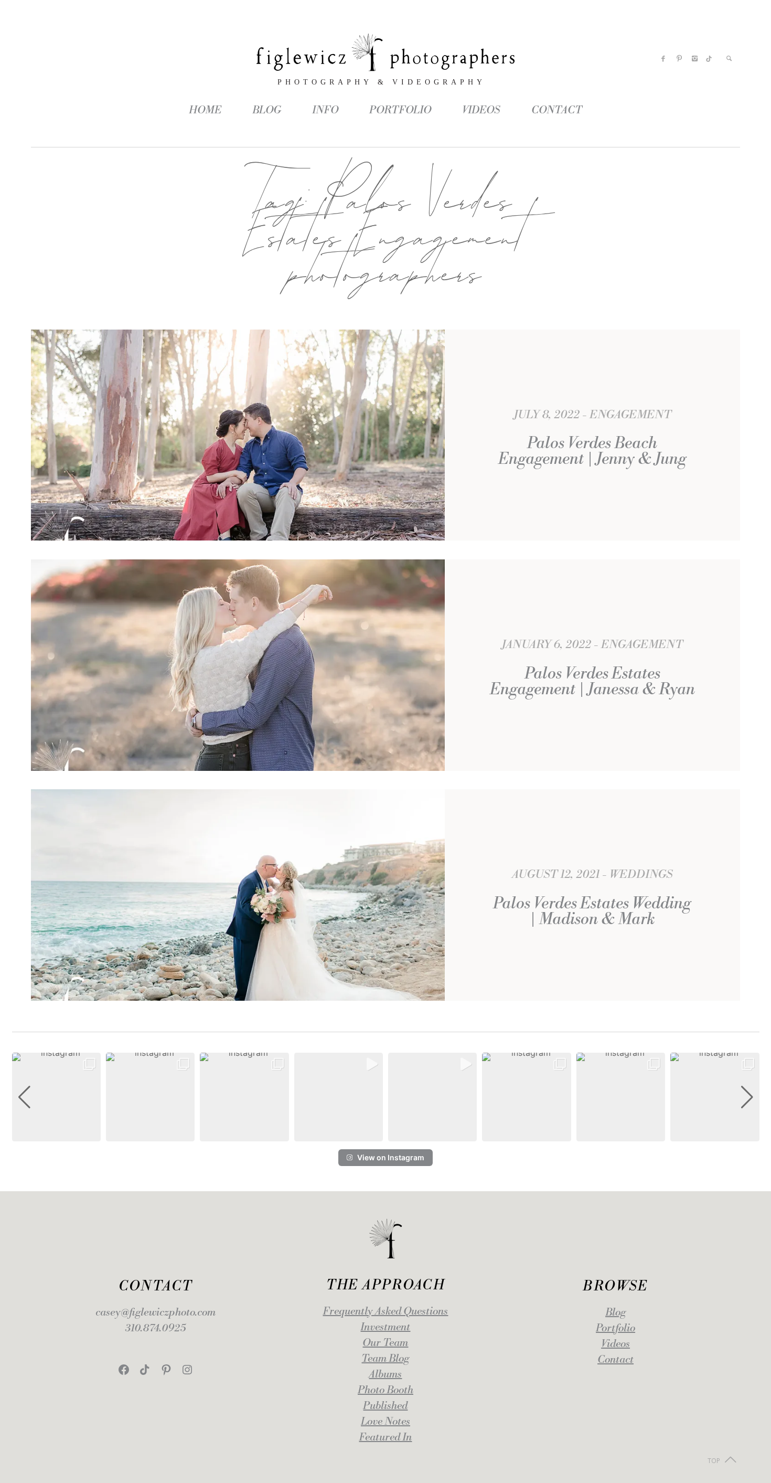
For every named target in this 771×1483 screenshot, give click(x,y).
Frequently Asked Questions (385, 1311)
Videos (615, 1344)
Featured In (385, 1437)
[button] (385, 1134)
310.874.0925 (155, 1328)
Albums (385, 1374)
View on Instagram (390, 1157)
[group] (56, 1097)
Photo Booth (385, 1390)
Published (385, 1406)
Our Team (385, 1343)
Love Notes (385, 1421)
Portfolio (615, 1328)
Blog (615, 1312)
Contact (615, 1360)
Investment (385, 1327)
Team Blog (385, 1358)
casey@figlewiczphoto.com (155, 1312)
